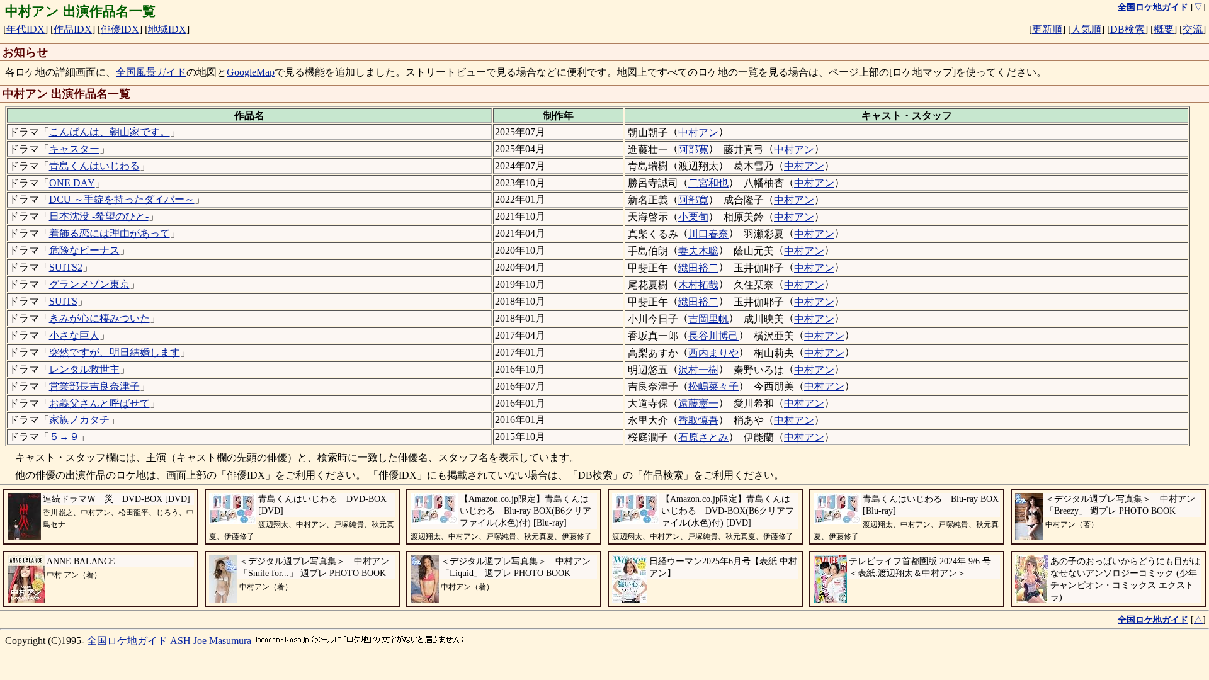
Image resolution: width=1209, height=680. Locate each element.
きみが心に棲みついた (99, 318)
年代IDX (25, 29)
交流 (1193, 29)
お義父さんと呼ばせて (99, 403)
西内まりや (713, 353)
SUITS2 (65, 267)
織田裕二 (698, 268)
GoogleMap (251, 72)
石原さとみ (703, 437)
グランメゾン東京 (89, 284)
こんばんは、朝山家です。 (109, 132)
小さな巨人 (74, 335)
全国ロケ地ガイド (127, 640)
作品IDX (73, 29)
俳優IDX (120, 29)
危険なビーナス (84, 250)
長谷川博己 (713, 336)
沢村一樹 (698, 370)
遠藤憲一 (698, 403)
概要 (1164, 29)
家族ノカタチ (79, 419)
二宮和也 (708, 183)
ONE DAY (72, 183)
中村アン (698, 132)
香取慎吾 (698, 420)
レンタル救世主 (84, 369)
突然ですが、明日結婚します (114, 352)
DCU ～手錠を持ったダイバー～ (122, 199)
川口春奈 (708, 234)
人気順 (1086, 29)
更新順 (1047, 29)
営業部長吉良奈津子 (94, 386)
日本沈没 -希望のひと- (99, 216)
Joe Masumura (222, 640)
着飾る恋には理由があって (109, 233)
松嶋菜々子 (713, 386)
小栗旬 (693, 217)
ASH (180, 640)
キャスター (74, 149)
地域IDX (167, 29)
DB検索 (1127, 29)
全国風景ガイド (151, 72)
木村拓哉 (698, 285)
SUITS (63, 301)
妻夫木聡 (698, 251)
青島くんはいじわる (94, 166)
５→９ (64, 436)
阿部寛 (693, 149)
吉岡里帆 (708, 319)
